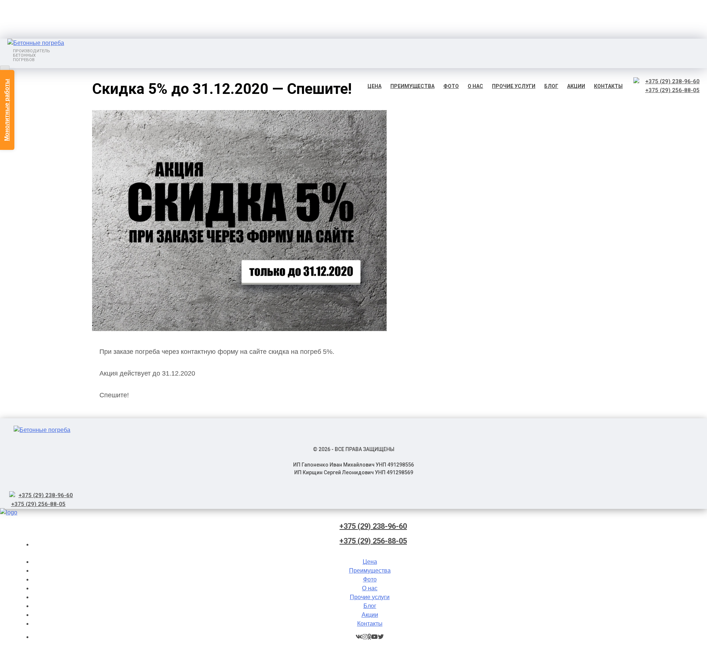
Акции (576, 86)
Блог (551, 86)
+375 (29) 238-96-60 (672, 81)
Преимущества (412, 86)
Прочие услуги (513, 86)
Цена (374, 86)
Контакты (608, 86)
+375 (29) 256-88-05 (672, 90)
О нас (475, 86)
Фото (451, 86)
